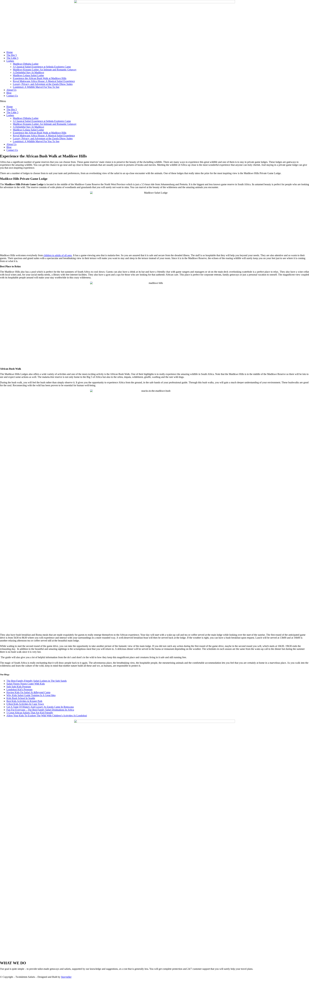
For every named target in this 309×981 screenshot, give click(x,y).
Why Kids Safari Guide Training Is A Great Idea (31, 695)
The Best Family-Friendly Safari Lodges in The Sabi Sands (36, 680)
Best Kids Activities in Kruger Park (24, 701)
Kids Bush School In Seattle (20, 698)
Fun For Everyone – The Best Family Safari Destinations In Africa (40, 709)
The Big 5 (11, 55)
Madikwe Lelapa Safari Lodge (28, 75)
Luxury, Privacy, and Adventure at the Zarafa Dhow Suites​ (43, 84)
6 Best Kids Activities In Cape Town (25, 704)
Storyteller (66, 977)
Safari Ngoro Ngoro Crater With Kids (25, 683)
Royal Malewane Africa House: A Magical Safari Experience (44, 81)
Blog (8, 92)
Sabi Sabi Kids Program (18, 686)
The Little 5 (12, 58)
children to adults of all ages (57, 255)
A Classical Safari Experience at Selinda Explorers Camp (42, 66)
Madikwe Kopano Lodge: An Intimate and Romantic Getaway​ (44, 69)
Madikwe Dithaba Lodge (25, 63)
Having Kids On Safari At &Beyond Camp (28, 692)
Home (9, 52)
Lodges (10, 61)
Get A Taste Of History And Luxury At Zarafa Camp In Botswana (40, 706)
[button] (154, 101)
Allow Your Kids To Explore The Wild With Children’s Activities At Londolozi (46, 715)
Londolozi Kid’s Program (19, 689)
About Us (11, 90)
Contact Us (12, 95)
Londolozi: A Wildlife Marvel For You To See (36, 87)
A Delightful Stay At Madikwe (28, 72)
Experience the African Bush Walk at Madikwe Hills (39, 78)
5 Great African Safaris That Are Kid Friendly (29, 712)
